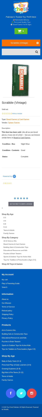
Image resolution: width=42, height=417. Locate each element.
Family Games (9, 233)
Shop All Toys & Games (12, 264)
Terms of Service (8, 307)
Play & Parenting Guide (10, 283)
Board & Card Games (22, 138)
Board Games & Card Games (17, 119)
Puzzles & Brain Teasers (12, 253)
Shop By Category (10, 238)
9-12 (5, 227)
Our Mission (6, 303)
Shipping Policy (7, 314)
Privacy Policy (7, 318)
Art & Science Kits (10, 241)
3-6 (5, 221)
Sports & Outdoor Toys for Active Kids (17, 257)
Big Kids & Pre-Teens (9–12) (12, 372)
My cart (5, 280)
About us (5, 299)
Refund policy (7, 311)
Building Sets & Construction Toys (16, 247)
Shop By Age (7, 214)
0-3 (5, 218)
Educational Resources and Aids (15, 250)
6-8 (5, 224)
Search (4, 287)
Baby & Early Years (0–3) (11, 361)
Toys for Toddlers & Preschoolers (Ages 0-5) (20, 260)
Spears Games (14, 123)
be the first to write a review (21, 204)
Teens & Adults (9, 230)
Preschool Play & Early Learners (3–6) (16, 365)
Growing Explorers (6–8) (11, 369)
